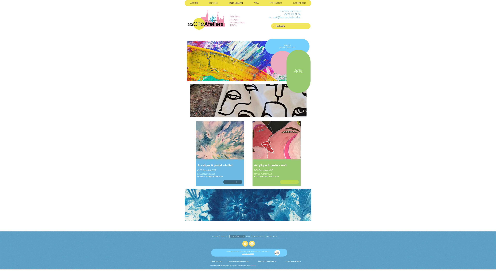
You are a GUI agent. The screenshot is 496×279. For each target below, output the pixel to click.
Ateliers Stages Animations (237, 19)
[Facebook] (245, 243)
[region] (220, 157)
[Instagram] (252, 243)
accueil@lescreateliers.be (284, 17)
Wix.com (253, 265)
